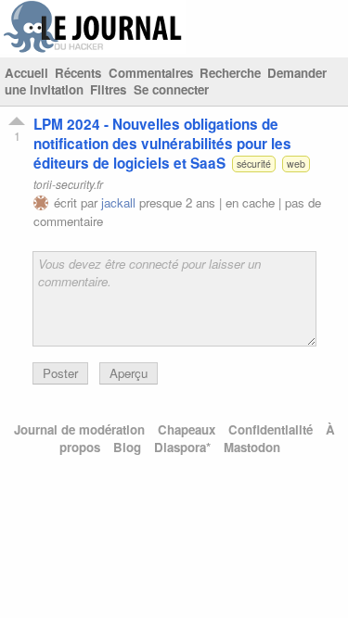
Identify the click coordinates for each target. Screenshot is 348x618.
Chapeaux (186, 429)
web (296, 163)
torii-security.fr (68, 184)
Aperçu (129, 373)
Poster (60, 373)
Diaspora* (182, 447)
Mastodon (252, 447)
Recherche (230, 73)
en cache (250, 202)
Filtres (108, 89)
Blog (127, 447)
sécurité (254, 163)
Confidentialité (270, 429)
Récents (78, 73)
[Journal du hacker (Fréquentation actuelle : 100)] (93, 48)
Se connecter (171, 89)
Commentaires (151, 73)
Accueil (26, 73)
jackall (118, 202)
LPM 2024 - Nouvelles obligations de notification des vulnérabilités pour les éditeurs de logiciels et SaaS (162, 143)
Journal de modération (79, 429)
